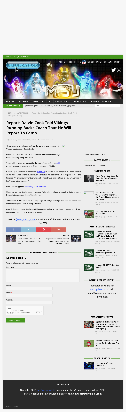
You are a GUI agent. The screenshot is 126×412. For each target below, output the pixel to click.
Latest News (10, 101)
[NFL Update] (63, 97)
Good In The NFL (62, 101)
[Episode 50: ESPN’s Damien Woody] (89, 267)
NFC (50, 101)
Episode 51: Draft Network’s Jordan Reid (105, 251)
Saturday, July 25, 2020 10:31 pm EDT (22, 140)
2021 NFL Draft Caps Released (104, 364)
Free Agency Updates (102, 317)
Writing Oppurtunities (101, 101)
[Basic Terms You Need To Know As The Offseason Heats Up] (89, 178)
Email (8, 293)
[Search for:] (107, 105)
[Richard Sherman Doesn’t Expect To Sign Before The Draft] (89, 343)
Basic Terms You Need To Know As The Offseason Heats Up (106, 178)
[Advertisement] (63, 26)
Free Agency (24, 101)
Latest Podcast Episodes (101, 226)
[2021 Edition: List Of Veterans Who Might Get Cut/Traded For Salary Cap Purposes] (89, 195)
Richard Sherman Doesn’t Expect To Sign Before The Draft (107, 343)
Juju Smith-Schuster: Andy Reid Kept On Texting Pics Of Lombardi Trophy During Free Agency (107, 325)
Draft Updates (102, 358)
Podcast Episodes (80, 101)
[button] (6, 399)
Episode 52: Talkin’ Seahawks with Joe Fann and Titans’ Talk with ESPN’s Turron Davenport (106, 235)
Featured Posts (102, 171)
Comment (10, 267)
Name (8, 285)
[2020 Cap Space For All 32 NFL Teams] (89, 214)
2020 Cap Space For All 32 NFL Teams (106, 212)
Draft (35, 101)
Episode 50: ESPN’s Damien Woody (107, 266)
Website (9, 300)
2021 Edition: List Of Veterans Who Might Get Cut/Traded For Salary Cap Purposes (107, 195)
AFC (43, 101)
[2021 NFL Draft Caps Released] (89, 365)
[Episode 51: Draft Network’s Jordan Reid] (89, 253)
